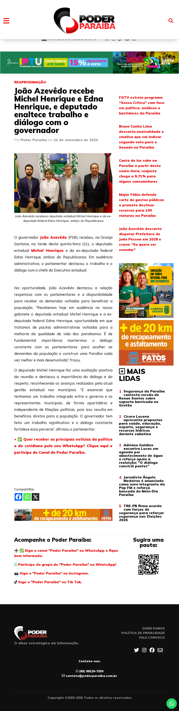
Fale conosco (152, 637)
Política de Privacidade (143, 633)
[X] (35, 497)
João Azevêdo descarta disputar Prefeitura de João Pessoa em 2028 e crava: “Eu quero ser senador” (140, 239)
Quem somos (153, 628)
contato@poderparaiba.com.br (91, 676)
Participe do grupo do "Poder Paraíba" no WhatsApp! (67, 564)
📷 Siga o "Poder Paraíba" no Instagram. (51, 573)
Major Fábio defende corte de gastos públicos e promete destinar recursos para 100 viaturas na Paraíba (141, 205)
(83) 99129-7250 (91, 671)
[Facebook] (18, 497)
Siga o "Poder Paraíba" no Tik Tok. (50, 582)
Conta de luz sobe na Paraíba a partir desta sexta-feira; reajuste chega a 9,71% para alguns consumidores (140, 171)
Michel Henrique (47, 250)
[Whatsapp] (27, 497)
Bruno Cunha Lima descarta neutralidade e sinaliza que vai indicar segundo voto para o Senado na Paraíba (141, 136)
